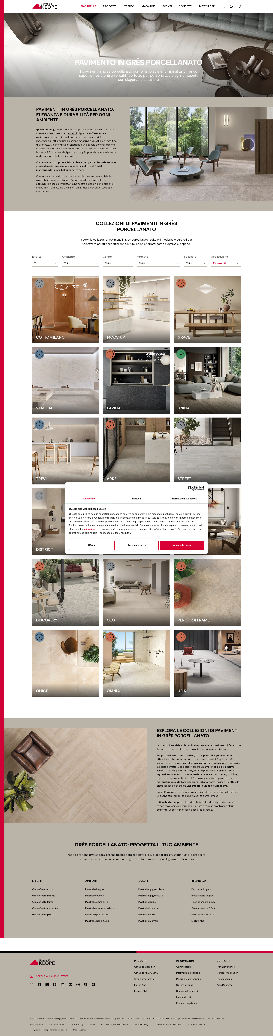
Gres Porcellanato (144, 979)
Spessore (190, 256)
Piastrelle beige (147, 902)
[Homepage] (44, 6)
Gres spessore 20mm (203, 908)
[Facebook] (39, 984)
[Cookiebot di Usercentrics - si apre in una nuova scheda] (190, 488)
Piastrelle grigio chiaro (151, 889)
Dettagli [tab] (136, 498)
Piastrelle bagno (94, 889)
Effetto (37, 256)
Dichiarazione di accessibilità (168, 1024)
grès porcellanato (224, 792)
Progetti (109, 6)
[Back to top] (269, 1032)
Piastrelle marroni (148, 921)
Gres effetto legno (43, 902)
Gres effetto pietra (43, 914)
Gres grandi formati (202, 914)
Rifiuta (91, 545)
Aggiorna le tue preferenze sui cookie (50, 1030)
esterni (72, 133)
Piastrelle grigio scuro (150, 895)
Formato (142, 256)
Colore (107, 256)
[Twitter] (47, 984)
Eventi (167, 6)
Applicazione (219, 256)
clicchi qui (90, 529)
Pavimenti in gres (201, 889)
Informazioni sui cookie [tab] (184, 498)
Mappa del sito (184, 997)
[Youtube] (70, 984)
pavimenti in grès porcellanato (84, 152)
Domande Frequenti (187, 991)
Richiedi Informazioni (228, 972)
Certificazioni (183, 966)
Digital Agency (79, 1030)
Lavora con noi (224, 979)
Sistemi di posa (184, 985)
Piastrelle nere (146, 914)
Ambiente (68, 256)
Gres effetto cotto (43, 889)
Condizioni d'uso (56, 1024)
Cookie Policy (77, 1024)
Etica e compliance (186, 1003)
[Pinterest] (54, 984)
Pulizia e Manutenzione (188, 979)
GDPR (92, 1024)
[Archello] (78, 984)
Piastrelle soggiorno (96, 902)
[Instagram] (31, 984)
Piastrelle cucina (94, 895)
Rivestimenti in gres (202, 895)
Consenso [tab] (89, 498)
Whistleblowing (141, 1024)
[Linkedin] (62, 984)
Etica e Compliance (196, 1024)
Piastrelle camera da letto (100, 908)
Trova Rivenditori (226, 966)
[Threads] (93, 984)
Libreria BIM (140, 991)
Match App (207, 6)
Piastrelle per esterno (97, 914)
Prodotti (140, 961)
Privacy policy (36, 1024)
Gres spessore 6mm (203, 902)
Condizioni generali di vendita (114, 1024)
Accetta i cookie (182, 545)
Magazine (148, 6)
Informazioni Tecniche (188, 972)
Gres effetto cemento (45, 908)
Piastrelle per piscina (97, 921)
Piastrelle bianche (148, 908)
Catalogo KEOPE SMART (147, 972)
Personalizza (135, 545)
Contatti (185, 6)
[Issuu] (85, 984)
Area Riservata (225, 985)
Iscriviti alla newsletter (52, 976)
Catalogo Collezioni (144, 966)
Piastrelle (88, 6)
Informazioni (185, 961)
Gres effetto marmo (43, 895)
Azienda (129, 6)
